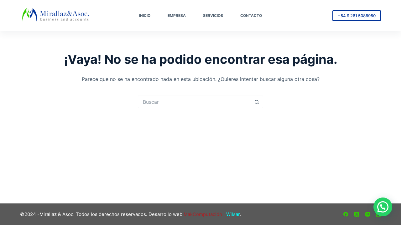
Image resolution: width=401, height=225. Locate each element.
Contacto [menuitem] (251, 15)
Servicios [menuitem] (213, 15)
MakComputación (203, 214)
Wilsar (233, 214)
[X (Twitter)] (356, 214)
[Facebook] (345, 214)
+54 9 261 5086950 (357, 15)
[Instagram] (367, 214)
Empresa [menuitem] (177, 15)
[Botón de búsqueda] (257, 102)
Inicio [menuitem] (144, 15)
